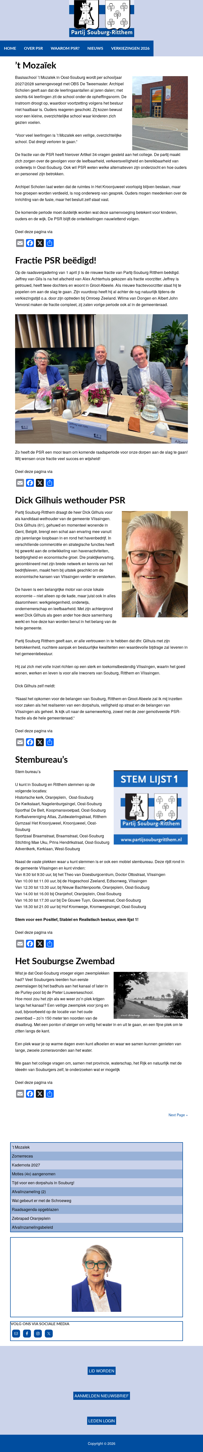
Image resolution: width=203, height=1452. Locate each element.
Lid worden (101, 1356)
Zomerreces (22, 1156)
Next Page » (178, 1114)
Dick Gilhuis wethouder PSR (70, 500)
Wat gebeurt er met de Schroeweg (41, 1200)
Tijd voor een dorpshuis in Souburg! (43, 1182)
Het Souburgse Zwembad (65, 961)
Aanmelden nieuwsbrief (102, 1381)
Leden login (101, 1406)
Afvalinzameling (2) (29, 1191)
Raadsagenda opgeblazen (35, 1209)
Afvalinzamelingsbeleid (32, 1227)
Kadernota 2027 (26, 1165)
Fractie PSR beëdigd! (55, 260)
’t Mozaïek (35, 65)
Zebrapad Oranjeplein (31, 1218)
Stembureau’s (41, 760)
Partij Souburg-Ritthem (101, 20)
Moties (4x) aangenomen (33, 1174)
